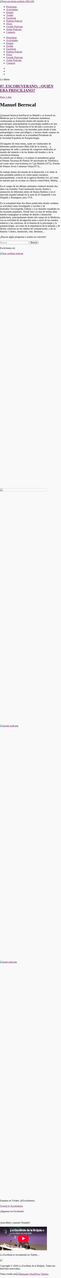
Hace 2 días (6, 97)
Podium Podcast (14, 21)
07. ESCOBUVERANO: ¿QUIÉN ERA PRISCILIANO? (26, 88)
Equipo (9, 12)
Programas (11, 6)
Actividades (12, 9)
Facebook (11, 18)
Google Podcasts (14, 26)
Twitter (9, 15)
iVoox (9, 23)
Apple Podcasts (14, 29)
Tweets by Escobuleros (11, 1206)
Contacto (10, 32)
